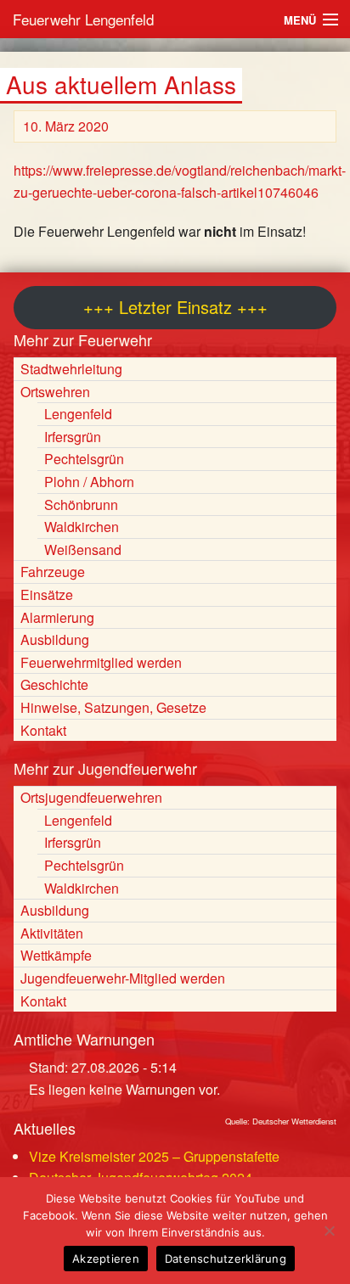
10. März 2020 (66, 126)
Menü (300, 20)
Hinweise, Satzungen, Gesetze (113, 707)
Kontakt (43, 730)
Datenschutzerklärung (225, 1258)
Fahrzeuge (52, 571)
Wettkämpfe (56, 955)
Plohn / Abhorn (89, 481)
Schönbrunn (81, 504)
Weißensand (82, 549)
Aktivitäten (51, 933)
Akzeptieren (105, 1258)
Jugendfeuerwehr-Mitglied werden (122, 978)
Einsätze (46, 594)
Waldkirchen (81, 526)
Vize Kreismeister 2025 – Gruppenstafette (154, 1156)
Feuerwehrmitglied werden (101, 662)
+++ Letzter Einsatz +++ (175, 306)
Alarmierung (57, 617)
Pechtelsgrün (84, 458)
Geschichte (54, 684)
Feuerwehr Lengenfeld (83, 19)
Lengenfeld (78, 413)
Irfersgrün (72, 436)
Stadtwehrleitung (71, 368)
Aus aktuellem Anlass (121, 84)
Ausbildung (54, 639)
